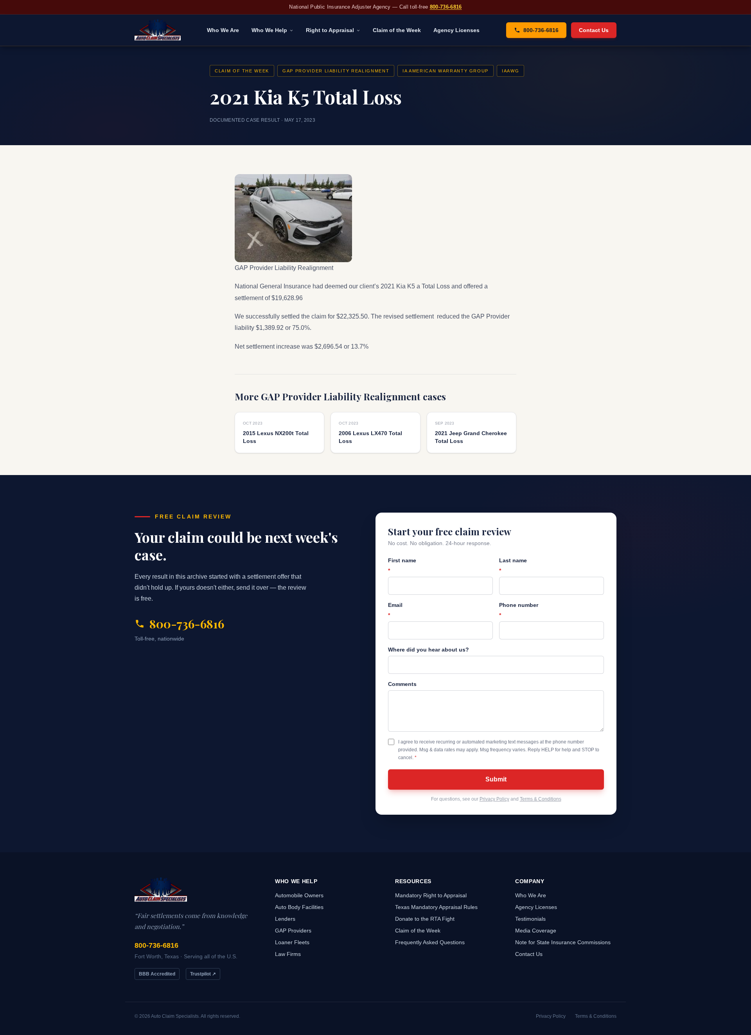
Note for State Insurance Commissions (563, 942)
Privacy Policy (494, 799)
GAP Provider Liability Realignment (335, 70)
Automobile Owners (299, 895)
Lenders (285, 919)
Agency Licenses (456, 30)
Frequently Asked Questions (430, 942)
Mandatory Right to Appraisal (431, 895)
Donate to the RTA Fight (425, 919)
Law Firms (288, 954)
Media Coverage (535, 930)
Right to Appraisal (330, 30)
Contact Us (594, 30)
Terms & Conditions (540, 799)
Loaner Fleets (292, 942)
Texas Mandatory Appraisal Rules (436, 907)
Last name (513, 565)
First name (402, 565)
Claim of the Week (397, 30)
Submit (496, 779)
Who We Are (223, 30)
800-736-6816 (446, 7)
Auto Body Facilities (299, 907)
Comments (402, 684)
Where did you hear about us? (428, 649)
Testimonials (530, 919)
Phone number (518, 610)
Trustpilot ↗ (203, 974)
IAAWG (510, 70)
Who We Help (269, 30)
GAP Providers (293, 930)
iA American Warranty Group (445, 70)
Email (395, 610)
